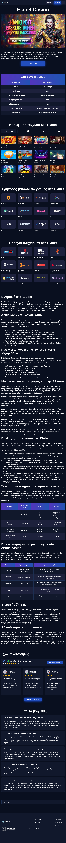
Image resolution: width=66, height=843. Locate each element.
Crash (40, 131)
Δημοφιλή (7, 131)
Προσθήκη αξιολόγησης (55, 662)
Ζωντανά (23, 131)
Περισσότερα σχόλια (33, 699)
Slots (56, 131)
